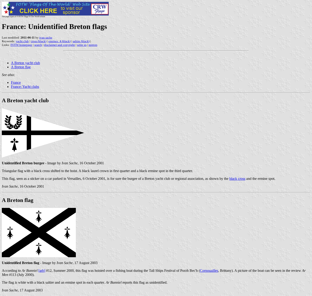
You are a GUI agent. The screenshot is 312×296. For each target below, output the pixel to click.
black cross (237, 179)
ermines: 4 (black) (59, 41)
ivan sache (45, 37)
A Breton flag (21, 67)
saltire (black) (81, 41)
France (16, 82)
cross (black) (38, 41)
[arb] (41, 270)
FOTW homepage (21, 45)
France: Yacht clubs (25, 87)
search (38, 45)
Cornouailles (209, 270)
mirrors (93, 45)
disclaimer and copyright (59, 45)
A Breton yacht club (25, 63)
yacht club (22, 41)
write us (82, 45)
